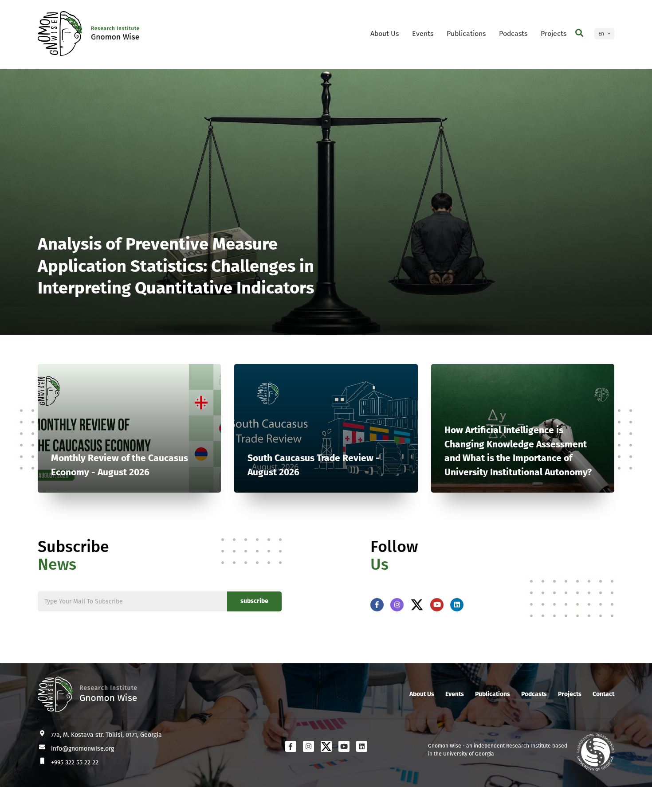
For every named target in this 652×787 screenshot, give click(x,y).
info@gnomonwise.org (82, 748)
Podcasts (513, 33)
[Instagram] (397, 604)
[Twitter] (417, 604)
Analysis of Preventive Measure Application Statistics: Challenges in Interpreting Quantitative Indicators (176, 266)
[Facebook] (377, 604)
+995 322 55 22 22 (74, 762)
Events (422, 33)
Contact (603, 694)
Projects (553, 33)
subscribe (254, 601)
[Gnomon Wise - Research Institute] (60, 33)
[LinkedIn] (456, 604)
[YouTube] (437, 604)
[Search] (579, 33)
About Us (384, 33)
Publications (466, 33)
